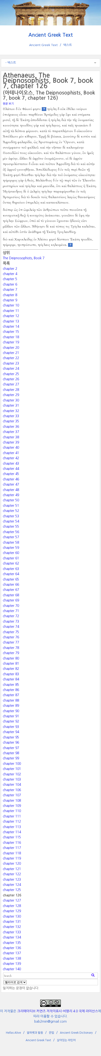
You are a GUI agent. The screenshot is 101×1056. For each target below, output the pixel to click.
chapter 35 (11, 421)
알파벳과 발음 (35, 1032)
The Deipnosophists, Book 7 (23, 258)
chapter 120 (12, 863)
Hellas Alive (13, 1032)
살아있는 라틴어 (66, 1040)
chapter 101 (12, 768)
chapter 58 (11, 542)
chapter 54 (11, 521)
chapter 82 (11, 668)
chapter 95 (11, 737)
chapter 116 (12, 842)
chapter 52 (11, 510)
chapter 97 (11, 748)
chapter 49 (11, 495)
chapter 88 (11, 700)
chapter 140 (12, 969)
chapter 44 (11, 468)
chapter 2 (10, 268)
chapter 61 (11, 558)
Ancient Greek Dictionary (76, 1032)
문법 (51, 1032)
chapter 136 (12, 948)
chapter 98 (11, 753)
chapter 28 (11, 389)
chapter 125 (12, 889)
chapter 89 (11, 705)
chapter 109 (12, 805)
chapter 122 (12, 874)
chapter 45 (11, 473)
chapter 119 (12, 858)
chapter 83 (11, 674)
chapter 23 (11, 363)
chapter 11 (11, 310)
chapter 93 (11, 726)
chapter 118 (12, 853)
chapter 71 (11, 610)
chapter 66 (11, 584)
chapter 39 (11, 442)
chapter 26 (11, 379)
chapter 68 (11, 595)
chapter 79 (11, 653)
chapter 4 (10, 273)
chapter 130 (12, 916)
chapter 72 (11, 616)
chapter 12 (11, 316)
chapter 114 (12, 832)
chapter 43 (11, 463)
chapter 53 (11, 516)
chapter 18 (11, 337)
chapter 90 (11, 711)
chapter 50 (11, 500)
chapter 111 (12, 816)
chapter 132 (12, 926)
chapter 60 (11, 552)
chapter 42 (11, 458)
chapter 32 (11, 410)
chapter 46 (11, 479)
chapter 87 (11, 695)
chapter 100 (12, 763)
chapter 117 (12, 847)
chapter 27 (11, 384)
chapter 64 (11, 574)
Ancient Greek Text (50, 34)
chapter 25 (11, 374)
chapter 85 (11, 684)
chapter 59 (11, 547)
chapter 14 (11, 326)
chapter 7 (10, 289)
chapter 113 (12, 826)
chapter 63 (11, 568)
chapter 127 (12, 900)
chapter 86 (11, 689)
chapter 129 (12, 911)
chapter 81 (11, 663)
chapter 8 (10, 295)
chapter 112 (12, 821)
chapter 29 (11, 394)
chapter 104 (12, 784)
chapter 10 (11, 305)
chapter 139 (12, 963)
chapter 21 (11, 352)
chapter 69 (11, 600)
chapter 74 (11, 626)
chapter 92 (11, 721)
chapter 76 (11, 637)
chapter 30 (11, 400)
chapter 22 (11, 358)
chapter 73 (11, 621)
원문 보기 (8, 103)
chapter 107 (12, 795)
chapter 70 (11, 605)
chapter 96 (11, 742)
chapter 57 (11, 537)
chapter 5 (10, 279)
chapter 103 (12, 779)
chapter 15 (11, 331)
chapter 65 (11, 579)
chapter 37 (11, 431)
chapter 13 (11, 321)
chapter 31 (11, 405)
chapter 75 (11, 632)
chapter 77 (11, 642)
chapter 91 (11, 716)
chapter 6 (10, 284)
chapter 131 (12, 921)
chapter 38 (11, 437)
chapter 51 (11, 505)
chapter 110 (12, 811)
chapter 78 (11, 647)
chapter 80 (11, 658)
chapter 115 (12, 837)
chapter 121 (12, 869)
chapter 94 (11, 732)
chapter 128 (12, 905)
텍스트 (67, 45)
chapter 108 (12, 800)
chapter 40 (11, 447)
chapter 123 (12, 879)
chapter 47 (11, 484)
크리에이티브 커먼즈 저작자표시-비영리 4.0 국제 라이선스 (57, 1011)
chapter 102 (12, 774)
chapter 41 (11, 453)
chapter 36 (11, 426)
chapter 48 (11, 489)
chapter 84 (11, 679)
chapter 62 (11, 563)
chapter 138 (12, 958)
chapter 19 (11, 342)
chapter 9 (10, 300)
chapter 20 (11, 347)
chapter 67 (11, 589)
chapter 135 (12, 942)
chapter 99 (11, 758)
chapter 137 (12, 953)
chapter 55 (11, 526)
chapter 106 (12, 790)
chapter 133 (12, 932)
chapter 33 (11, 416)
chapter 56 (11, 532)
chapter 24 (11, 368)
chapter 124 (12, 884)
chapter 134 (12, 937)
